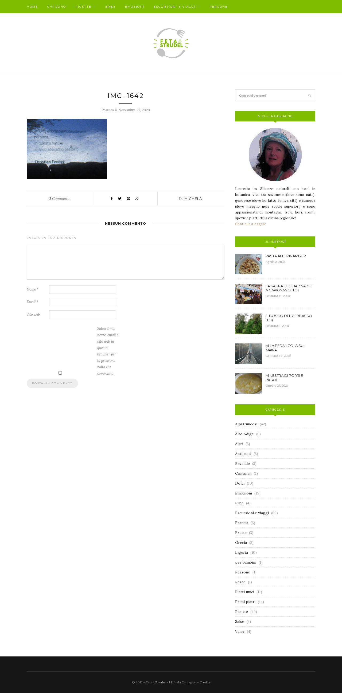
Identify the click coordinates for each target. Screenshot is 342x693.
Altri (239, 443)
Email (32, 302)
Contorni (243, 473)
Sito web (33, 314)
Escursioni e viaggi (175, 7)
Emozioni (134, 7)
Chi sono (56, 7)
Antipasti (243, 453)
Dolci (239, 483)
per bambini (245, 562)
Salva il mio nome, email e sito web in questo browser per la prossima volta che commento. (107, 351)
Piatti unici (244, 591)
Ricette (83, 7)
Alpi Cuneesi (246, 424)
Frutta (241, 532)
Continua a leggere (250, 224)
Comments (59, 198)
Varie (239, 631)
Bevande (242, 463)
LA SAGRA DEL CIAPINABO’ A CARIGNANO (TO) (289, 288)
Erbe (110, 7)
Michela (193, 198)
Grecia (241, 542)
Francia (241, 522)
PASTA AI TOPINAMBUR (286, 256)
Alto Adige (244, 433)
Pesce (240, 582)
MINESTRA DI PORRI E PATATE (284, 377)
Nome (32, 289)
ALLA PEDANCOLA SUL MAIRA (285, 347)
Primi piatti (245, 601)
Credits (205, 682)
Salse (239, 621)
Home (32, 7)
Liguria (241, 552)
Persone (218, 7)
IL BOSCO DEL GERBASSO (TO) (289, 318)
